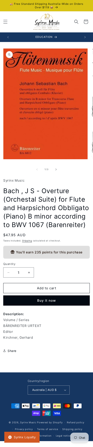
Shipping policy (72, 429)
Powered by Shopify (50, 422)
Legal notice (63, 435)
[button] (5, 22)
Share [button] (12, 351)
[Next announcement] (85, 37)
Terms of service (47, 429)
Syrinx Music (28, 422)
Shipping (27, 240)
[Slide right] (56, 169)
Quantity (9, 264)
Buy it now (46, 300)
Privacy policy (24, 429)
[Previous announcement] (8, 37)
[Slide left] (37, 169)
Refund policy (75, 422)
